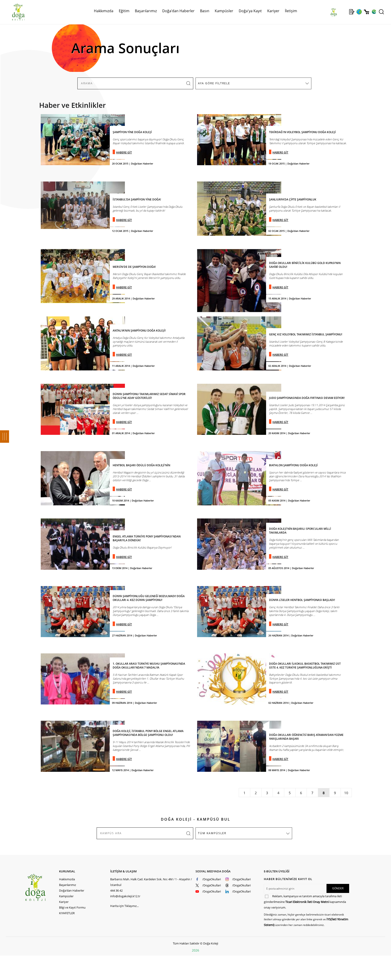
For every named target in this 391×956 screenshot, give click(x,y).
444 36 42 (116, 890)
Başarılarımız (67, 885)
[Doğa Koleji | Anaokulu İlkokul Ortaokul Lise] (13, 12)
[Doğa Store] (366, 11)
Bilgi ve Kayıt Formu (72, 907)
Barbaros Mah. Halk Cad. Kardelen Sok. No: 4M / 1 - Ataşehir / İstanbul (151, 882)
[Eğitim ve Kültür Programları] (359, 11)
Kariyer (273, 10)
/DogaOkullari (211, 879)
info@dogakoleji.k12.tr (125, 896)
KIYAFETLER (67, 913)
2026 (195, 950)
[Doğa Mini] (344, 11)
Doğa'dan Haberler (178, 10)
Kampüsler (224, 10)
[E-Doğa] (374, 11)
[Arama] (381, 11)
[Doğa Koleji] (42, 887)
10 (346, 793)
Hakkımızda (67, 879)
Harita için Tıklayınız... (124, 906)
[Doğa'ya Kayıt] (351, 11)
